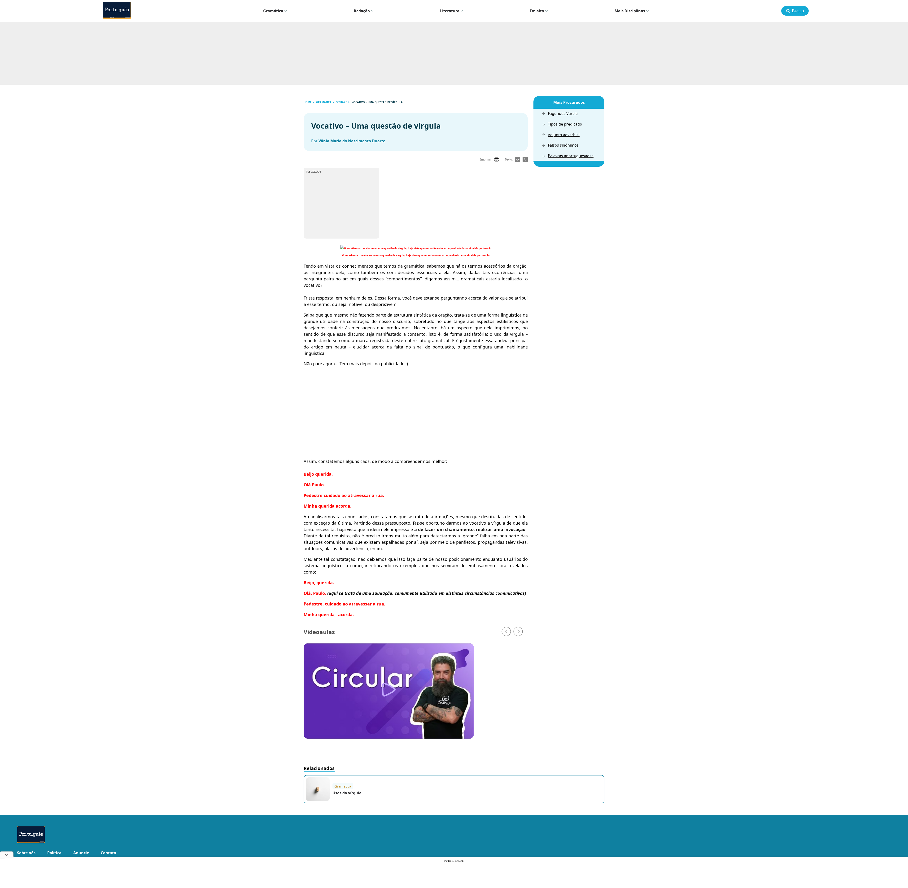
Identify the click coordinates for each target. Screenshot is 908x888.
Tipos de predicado (565, 124)
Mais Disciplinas (630, 10)
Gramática (273, 10)
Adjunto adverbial (564, 134)
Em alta (537, 10)
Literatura (449, 10)
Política (54, 852)
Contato (108, 852)
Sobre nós (26, 852)
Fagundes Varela (563, 113)
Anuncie (81, 852)
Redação (362, 10)
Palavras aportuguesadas (571, 155)
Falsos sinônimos (563, 145)
